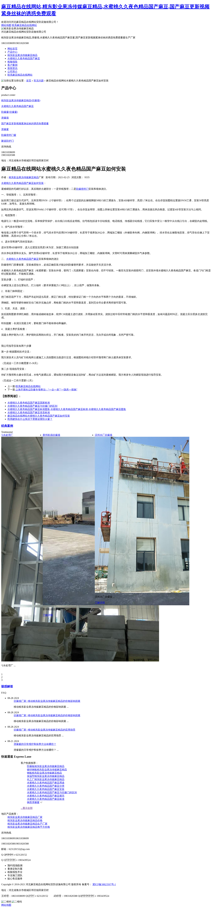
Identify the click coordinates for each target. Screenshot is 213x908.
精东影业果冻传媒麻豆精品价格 (24, 820)
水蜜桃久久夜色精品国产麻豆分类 (45, 786)
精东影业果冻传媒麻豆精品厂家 (24, 817)
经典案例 (7, 425)
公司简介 (12, 71)
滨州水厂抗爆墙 (103, 435)
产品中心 (12, 52)
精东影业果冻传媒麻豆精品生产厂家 (27, 823)
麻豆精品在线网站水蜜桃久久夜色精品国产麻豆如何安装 (38, 415)
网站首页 (12, 48)
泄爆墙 (5, 117)
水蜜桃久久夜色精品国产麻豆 (23, 58)
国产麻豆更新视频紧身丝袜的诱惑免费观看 (25, 123)
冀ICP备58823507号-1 (104, 884)
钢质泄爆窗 (33, 802)
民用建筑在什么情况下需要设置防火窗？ (29, 419)
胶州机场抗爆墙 (51, 435)
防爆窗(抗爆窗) (9, 112)
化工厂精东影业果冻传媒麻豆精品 (45, 779)
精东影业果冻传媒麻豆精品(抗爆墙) (20, 100)
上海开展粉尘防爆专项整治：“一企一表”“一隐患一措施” (46, 389)
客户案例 (12, 65)
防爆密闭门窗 (8, 135)
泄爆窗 (5, 129)
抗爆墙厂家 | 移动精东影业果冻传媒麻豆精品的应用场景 (44, 729)
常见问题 (39, 80)
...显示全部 (27, 808)
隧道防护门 (7, 141)
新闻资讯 (12, 68)
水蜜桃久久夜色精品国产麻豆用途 (45, 782)
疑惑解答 (7, 686)
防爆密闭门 (82, 189)
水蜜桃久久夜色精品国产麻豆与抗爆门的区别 (32, 406)
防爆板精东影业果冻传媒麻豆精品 (45, 766)
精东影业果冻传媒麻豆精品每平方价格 (28, 827)
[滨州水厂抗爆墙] (146, 592)
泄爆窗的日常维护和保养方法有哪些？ (35, 744)
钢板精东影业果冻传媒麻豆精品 (44, 772)
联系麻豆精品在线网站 (24, 25)
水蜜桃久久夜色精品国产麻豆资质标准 (28, 412)
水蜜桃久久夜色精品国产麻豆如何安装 (22, 183)
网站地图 (6, 25)
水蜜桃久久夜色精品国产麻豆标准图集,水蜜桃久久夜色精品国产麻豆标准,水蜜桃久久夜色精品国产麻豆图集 (66, 409)
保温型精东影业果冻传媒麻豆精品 (45, 776)
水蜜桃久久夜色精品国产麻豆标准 (45, 799)
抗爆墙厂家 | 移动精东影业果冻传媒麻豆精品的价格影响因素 (47, 701)
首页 (28, 80)
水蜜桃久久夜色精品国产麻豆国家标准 (28, 402)
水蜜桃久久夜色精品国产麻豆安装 (45, 789)
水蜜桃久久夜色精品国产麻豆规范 (45, 795)
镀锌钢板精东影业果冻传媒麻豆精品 (47, 769)
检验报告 (12, 61)
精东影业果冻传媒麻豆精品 (22, 55)
